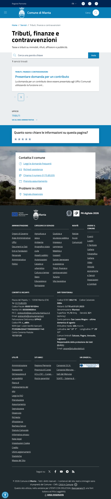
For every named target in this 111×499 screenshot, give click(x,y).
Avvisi (74, 238)
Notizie (75, 233)
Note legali (17, 438)
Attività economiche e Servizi (92, 271)
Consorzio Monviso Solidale (69, 369)
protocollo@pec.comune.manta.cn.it (34, 312)
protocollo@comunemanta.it (31, 316)
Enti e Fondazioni (19, 250)
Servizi (23, 25)
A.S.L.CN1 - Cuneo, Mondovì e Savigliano (53, 374)
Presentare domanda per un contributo (42, 76)
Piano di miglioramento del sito (20, 387)
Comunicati (77, 242)
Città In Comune (66, 484)
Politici (15, 263)
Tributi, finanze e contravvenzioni (31, 71)
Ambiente (39, 242)
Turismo (56, 276)
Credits (15, 447)
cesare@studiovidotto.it (73, 348)
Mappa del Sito (18, 460)
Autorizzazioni (41, 259)
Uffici (14, 242)
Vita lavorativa (59, 281)
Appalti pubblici (41, 255)
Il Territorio (92, 245)
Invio (93, 55)
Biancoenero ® (78, 488)
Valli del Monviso (64, 374)
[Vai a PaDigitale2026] (82, 213)
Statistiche (17, 456)
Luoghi (90, 240)
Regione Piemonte (19, 3)
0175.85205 (21, 303)
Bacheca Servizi (19, 425)
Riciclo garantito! (42, 378)
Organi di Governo (20, 233)
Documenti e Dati (19, 246)
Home (14, 25)
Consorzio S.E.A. (64, 365)
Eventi (90, 236)
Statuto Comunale (20, 430)
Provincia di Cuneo (43, 369)
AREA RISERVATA (55, 494)
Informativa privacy (20, 434)
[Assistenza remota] (76, 484)
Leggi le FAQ (17, 395)
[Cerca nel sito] (96, 12)
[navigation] (5, 12)
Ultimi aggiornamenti (21, 451)
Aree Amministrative (21, 238)
